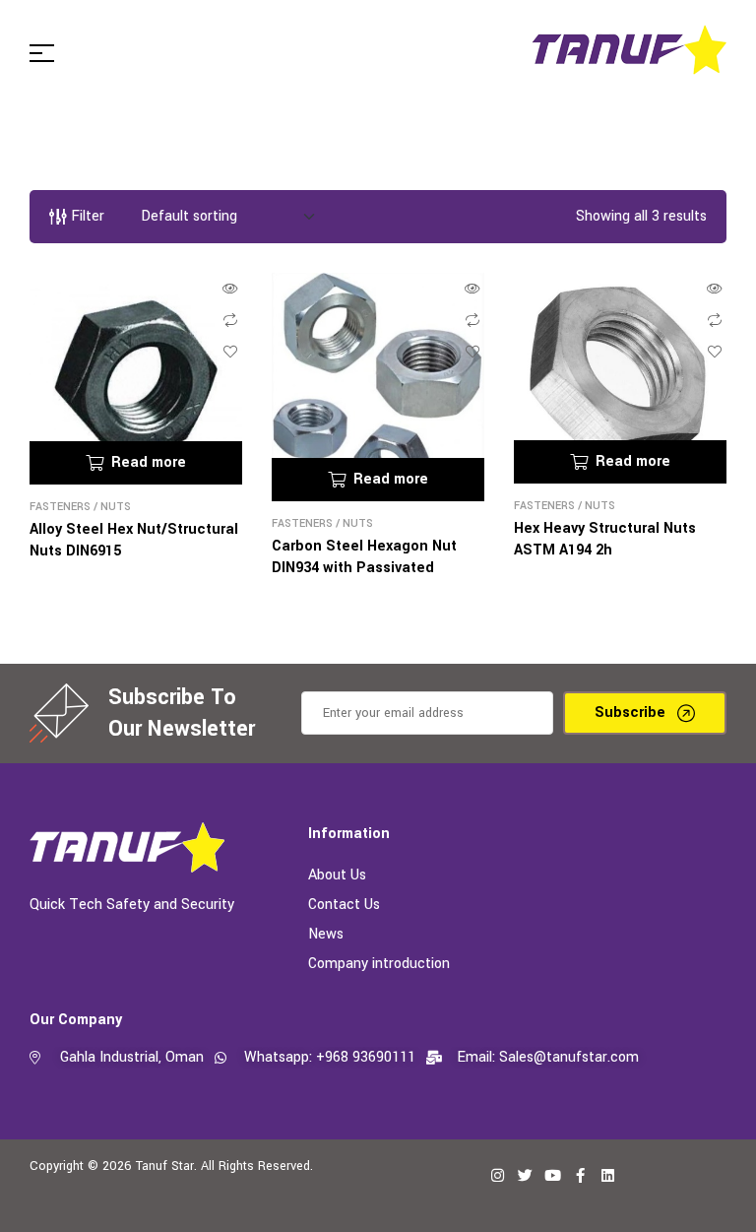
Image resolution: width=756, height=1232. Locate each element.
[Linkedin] (607, 1175)
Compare (230, 320)
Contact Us (344, 904)
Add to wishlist (230, 351)
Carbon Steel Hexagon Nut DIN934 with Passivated (364, 557)
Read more (148, 462)
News (326, 934)
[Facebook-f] (580, 1175)
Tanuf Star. (166, 1166)
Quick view (230, 288)
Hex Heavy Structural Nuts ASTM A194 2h (605, 539)
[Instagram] (497, 1175)
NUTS (115, 506)
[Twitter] (524, 1175)
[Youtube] (552, 1175)
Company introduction (379, 963)
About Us (337, 875)
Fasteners (60, 506)
